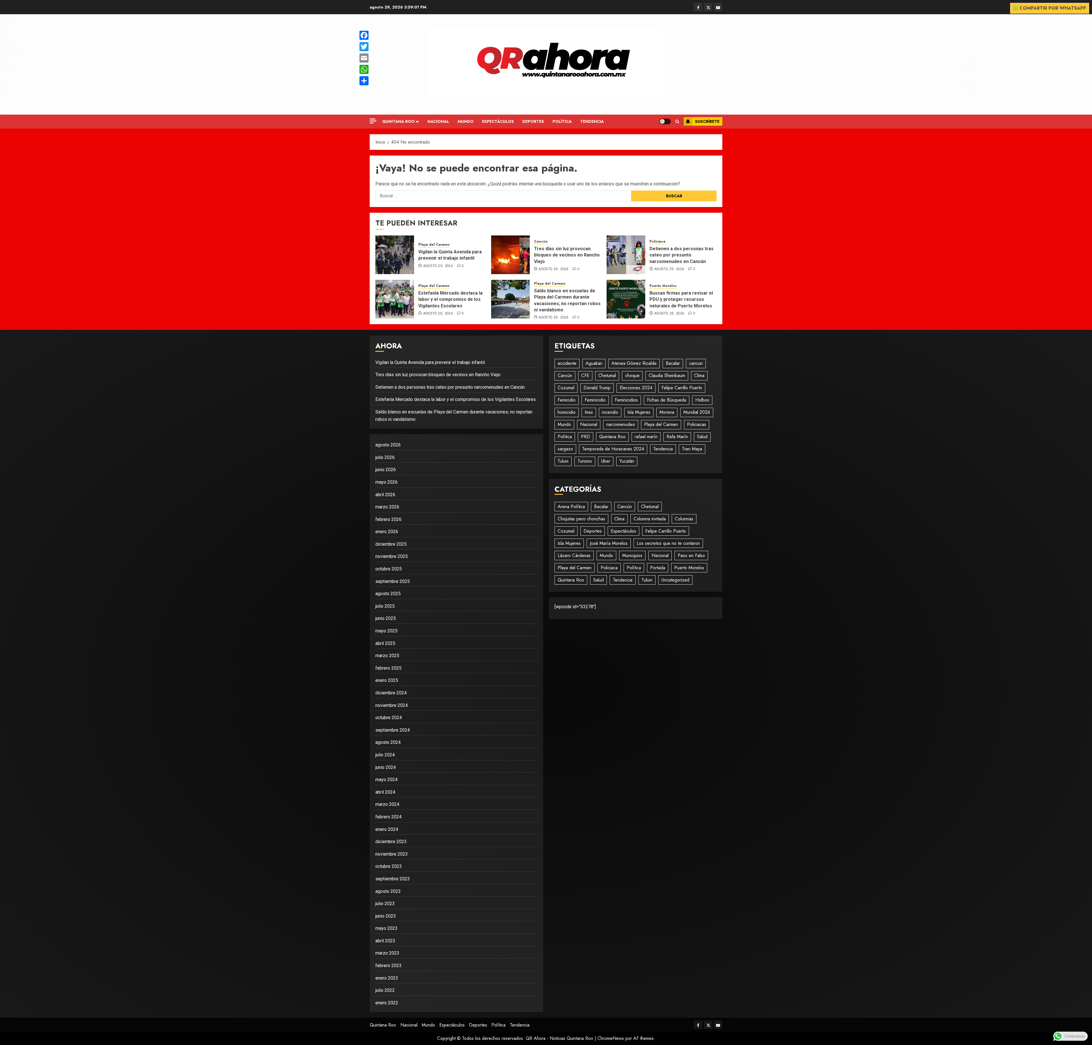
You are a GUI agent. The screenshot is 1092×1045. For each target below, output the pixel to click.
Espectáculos (498, 121)
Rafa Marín (677, 436)
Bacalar (673, 363)
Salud (702, 436)
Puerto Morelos (663, 286)
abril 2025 (385, 643)
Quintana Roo (398, 121)
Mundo (465, 121)
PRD (585, 436)
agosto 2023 (388, 891)
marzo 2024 (387, 804)
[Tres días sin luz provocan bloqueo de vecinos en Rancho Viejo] (510, 254)
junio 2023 (385, 916)
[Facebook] (364, 35)
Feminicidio (595, 400)
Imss (589, 412)
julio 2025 (385, 606)
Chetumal (607, 375)
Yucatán (626, 461)
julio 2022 (385, 990)
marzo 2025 (387, 655)
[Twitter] (364, 46)
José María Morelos (609, 543)
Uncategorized (675, 580)
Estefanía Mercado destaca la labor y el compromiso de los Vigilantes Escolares (450, 299)
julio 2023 (385, 903)
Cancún (541, 241)
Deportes (533, 121)
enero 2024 (386, 829)
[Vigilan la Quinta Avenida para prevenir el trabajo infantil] (394, 254)
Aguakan (594, 363)
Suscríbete (707, 121)
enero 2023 (386, 978)
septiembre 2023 (392, 878)
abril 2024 (385, 792)
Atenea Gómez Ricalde (634, 363)
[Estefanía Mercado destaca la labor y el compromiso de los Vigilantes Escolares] (394, 299)
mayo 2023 (386, 928)
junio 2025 (385, 618)
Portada (657, 567)
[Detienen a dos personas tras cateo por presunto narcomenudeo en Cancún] (626, 254)
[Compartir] (364, 80)
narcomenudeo (620, 424)
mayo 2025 (386, 631)
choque (632, 375)
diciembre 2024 (391, 693)
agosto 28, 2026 (438, 313)
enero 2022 (386, 1002)
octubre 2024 (388, 717)
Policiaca (657, 241)
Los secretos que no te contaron (668, 543)
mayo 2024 (386, 779)
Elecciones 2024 (636, 387)
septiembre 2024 (392, 730)
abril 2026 (385, 494)
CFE (585, 375)
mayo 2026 (386, 482)
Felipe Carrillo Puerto (681, 387)
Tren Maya (692, 449)
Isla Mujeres (638, 412)
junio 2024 (385, 767)
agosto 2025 (388, 593)
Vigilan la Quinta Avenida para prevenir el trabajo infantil (450, 255)
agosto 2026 (388, 445)
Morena (666, 412)
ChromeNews (610, 1038)
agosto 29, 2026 (438, 266)
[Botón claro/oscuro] (665, 121)
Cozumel (566, 387)
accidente (567, 363)
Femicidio (567, 400)
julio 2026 (385, 457)
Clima (699, 375)
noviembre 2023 (391, 854)
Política (562, 121)
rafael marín (646, 436)
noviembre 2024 (391, 705)
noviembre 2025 (391, 556)
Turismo (585, 461)
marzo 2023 (387, 953)
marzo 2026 (387, 507)
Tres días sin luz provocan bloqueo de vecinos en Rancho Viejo (567, 255)
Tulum (563, 461)
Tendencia (592, 121)
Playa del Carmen (434, 244)
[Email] (364, 58)
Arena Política (571, 506)
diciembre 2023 (391, 841)
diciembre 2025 (391, 544)
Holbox (702, 400)
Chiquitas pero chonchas (581, 519)
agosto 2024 (388, 742)
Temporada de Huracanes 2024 (613, 449)
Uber (605, 461)
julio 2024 (385, 755)
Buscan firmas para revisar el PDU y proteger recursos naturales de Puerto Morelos (681, 299)
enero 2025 (386, 680)
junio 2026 (385, 469)
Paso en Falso (691, 555)
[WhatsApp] (364, 69)
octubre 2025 (388, 569)
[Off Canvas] (373, 121)
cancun (696, 363)
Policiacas (696, 424)
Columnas (684, 519)
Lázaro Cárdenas (574, 555)
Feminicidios (626, 400)
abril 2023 (385, 940)
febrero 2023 (388, 965)
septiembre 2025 (392, 581)
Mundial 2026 (696, 412)
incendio (610, 412)
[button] (677, 121)
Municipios (632, 555)
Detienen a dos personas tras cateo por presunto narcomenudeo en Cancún (681, 255)
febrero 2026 (388, 519)
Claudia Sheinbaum (667, 375)
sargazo (565, 449)
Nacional (438, 121)
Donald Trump (597, 387)
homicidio (567, 412)
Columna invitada (650, 519)
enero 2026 (386, 531)
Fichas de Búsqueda (666, 400)
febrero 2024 (388, 817)
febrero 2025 (388, 668)
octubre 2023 (388, 866)
